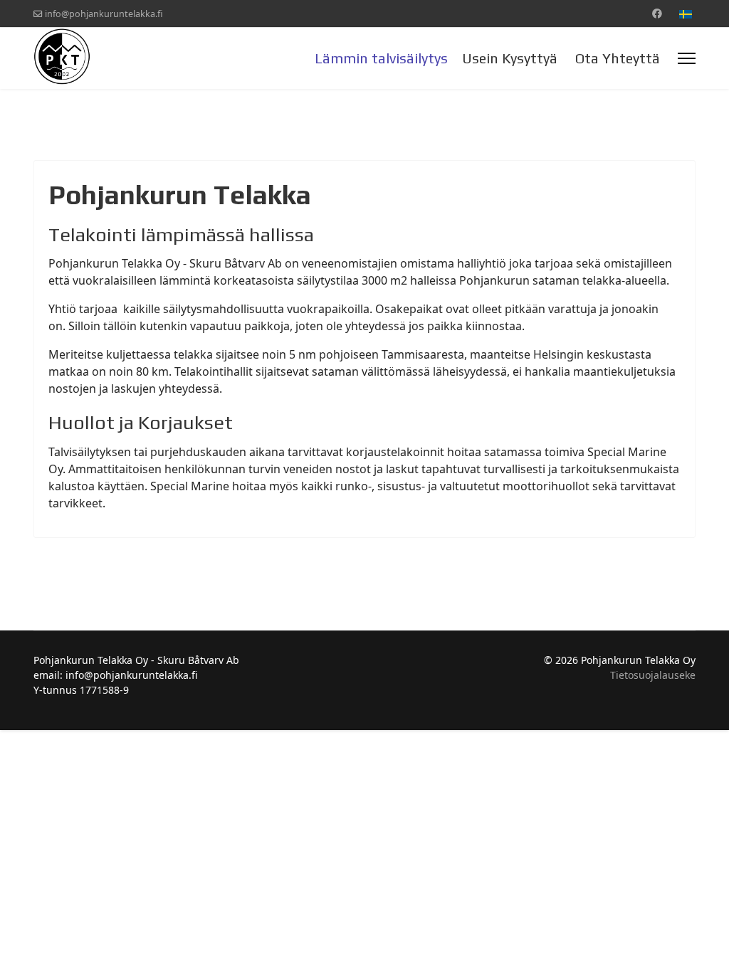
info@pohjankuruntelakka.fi (104, 14)
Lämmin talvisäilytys (381, 58)
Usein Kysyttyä (509, 58)
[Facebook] (657, 13)
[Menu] (687, 58)
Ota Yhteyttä (617, 58)
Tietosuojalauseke (653, 675)
